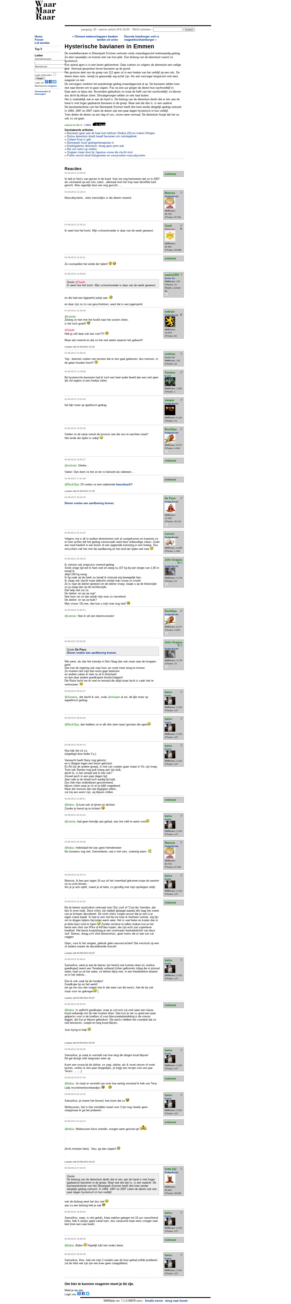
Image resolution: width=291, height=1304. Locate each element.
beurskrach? (124, 484)
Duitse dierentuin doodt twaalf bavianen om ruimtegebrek (102, 136)
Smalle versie (154, 1300)
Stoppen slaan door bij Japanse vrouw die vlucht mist (100, 152)
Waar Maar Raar (45, 11)
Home (38, 36)
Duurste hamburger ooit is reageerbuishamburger (141, 38)
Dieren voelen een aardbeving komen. (89, 503)
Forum (39, 39)
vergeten (52, 86)
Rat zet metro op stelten (82, 149)
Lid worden (42, 42)
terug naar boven (176, 1300)
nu (76, 1290)
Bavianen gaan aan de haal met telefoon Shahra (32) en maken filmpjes (111, 133)
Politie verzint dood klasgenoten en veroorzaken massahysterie (106, 155)
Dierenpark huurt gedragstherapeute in (90, 142)
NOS (88, 125)
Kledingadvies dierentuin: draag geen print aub (95, 145)
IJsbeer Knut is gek (79, 139)
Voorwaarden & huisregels (42, 92)
